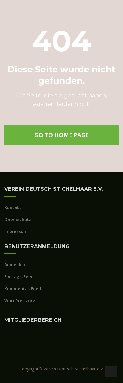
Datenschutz (17, 219)
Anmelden (14, 264)
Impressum (15, 231)
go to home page (61, 135)
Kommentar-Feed (22, 288)
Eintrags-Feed (18, 276)
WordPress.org (19, 300)
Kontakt (12, 207)
